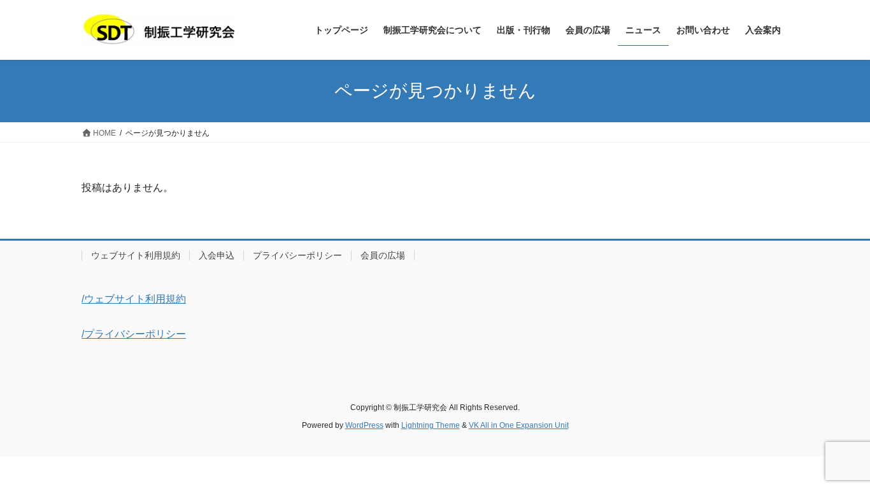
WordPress (364, 425)
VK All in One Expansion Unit (519, 425)
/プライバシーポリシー (134, 334)
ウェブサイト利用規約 (135, 255)
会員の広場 (382, 255)
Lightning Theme (430, 425)
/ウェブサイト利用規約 (134, 299)
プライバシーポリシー (297, 255)
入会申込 (216, 255)
